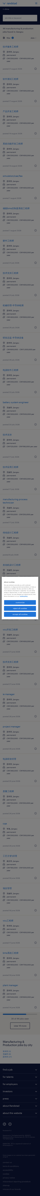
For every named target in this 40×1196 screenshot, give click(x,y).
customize (20, 602)
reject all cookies (20, 608)
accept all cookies (20, 614)
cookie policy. (24, 596)
